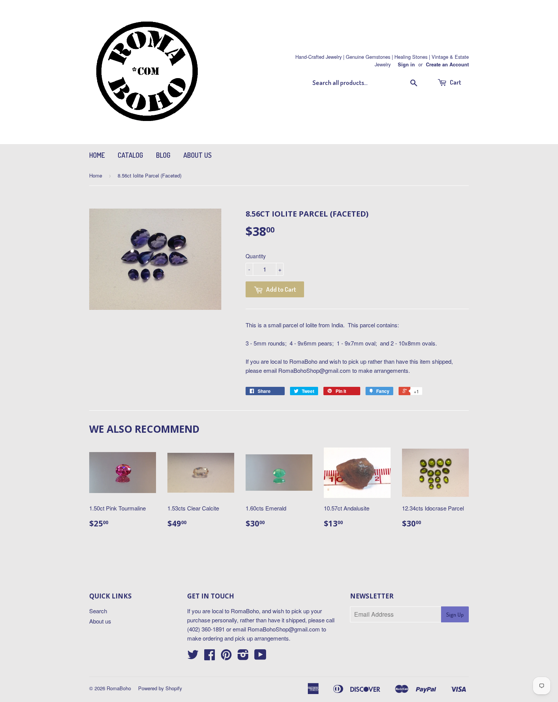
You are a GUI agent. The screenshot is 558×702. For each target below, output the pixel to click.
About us (197, 155)
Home (97, 155)
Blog (163, 155)
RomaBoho (119, 688)
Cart (455, 82)
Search (98, 611)
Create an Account (447, 64)
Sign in (406, 64)
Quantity (256, 256)
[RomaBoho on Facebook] (209, 657)
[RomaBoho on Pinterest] (226, 657)
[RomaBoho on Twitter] (193, 657)
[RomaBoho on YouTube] (260, 657)
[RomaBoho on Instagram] (243, 657)
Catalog (130, 155)
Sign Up (455, 614)
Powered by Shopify (160, 688)
